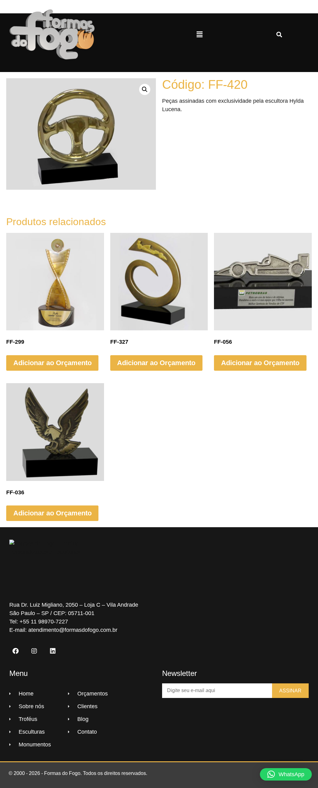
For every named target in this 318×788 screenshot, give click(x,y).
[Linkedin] (53, 651)
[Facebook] (15, 651)
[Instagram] (34, 651)
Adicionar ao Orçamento (52, 363)
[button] (199, 34)
